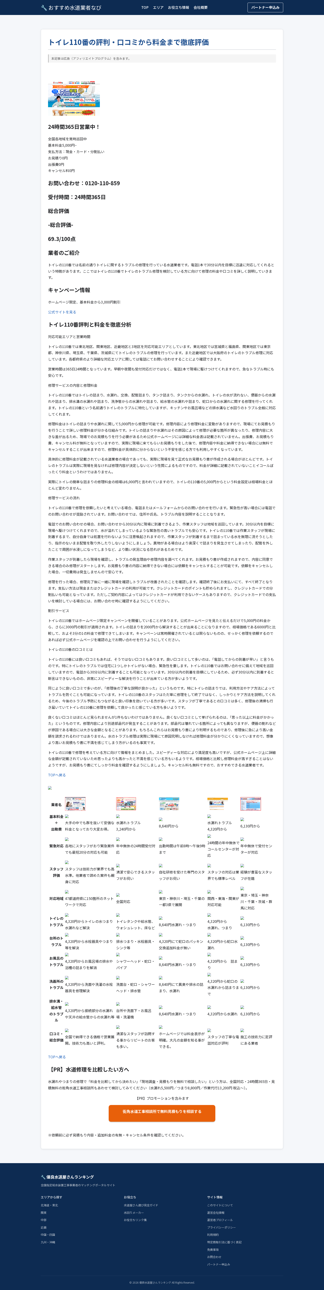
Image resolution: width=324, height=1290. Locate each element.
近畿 (44, 1227)
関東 (44, 1212)
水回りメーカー (134, 1212)
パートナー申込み (265, 7)
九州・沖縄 (48, 1242)
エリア (158, 7)
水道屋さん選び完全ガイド (141, 1205)
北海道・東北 (49, 1205)
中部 (44, 1220)
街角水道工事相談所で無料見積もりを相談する (162, 1111)
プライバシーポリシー (221, 1227)
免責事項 (213, 1249)
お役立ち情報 (178, 7)
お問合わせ (214, 1257)
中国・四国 (48, 1235)
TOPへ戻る (57, 774)
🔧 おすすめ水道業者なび (71, 7)
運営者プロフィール (220, 1220)
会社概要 (201, 7)
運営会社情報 (215, 1212)
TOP (145, 7)
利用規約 (213, 1235)
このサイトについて (220, 1205)
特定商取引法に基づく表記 (224, 1242)
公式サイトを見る (62, 312)
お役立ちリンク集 (135, 1220)
